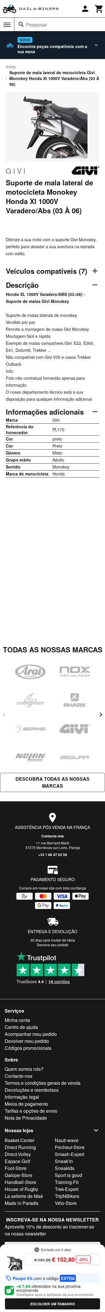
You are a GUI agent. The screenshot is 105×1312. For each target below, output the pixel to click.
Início (11, 67)
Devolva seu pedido (53, 944)
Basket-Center (19, 1140)
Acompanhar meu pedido (31, 1034)
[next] (101, 715)
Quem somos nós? (24, 1069)
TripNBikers (67, 1196)
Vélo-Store (66, 1203)
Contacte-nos (52, 836)
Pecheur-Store (70, 1147)
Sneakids (64, 1168)
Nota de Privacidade (26, 1117)
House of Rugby (21, 1189)
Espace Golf (17, 1161)
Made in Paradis (21, 1203)
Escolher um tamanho (52, 1303)
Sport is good (68, 1175)
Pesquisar (36, 24)
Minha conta (17, 1020)
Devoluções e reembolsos (32, 1089)
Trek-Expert (66, 1189)
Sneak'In (64, 1161)
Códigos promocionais (28, 1048)
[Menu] (7, 25)
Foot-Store (16, 1168)
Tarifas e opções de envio (31, 1110)
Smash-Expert (69, 1154)
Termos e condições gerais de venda (42, 1083)
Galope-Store (18, 1175)
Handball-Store (20, 1182)
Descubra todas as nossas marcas (52, 782)
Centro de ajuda (21, 1027)
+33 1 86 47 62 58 (52, 854)
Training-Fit (66, 1182)
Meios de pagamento (26, 1103)
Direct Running (20, 1147)
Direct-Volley (18, 1154)
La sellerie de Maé (24, 1196)
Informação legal (22, 1096)
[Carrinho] (99, 8)
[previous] (4, 715)
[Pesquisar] (21, 24)
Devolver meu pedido (27, 1041)
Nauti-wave (66, 1140)
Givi (16, 170)
